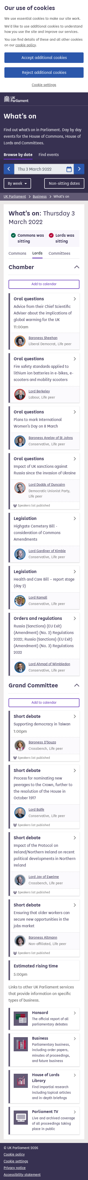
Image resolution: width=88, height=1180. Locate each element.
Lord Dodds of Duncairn (47, 485)
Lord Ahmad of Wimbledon (49, 664)
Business (40, 197)
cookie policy (25, 45)
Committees (59, 253)
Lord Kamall (38, 597)
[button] (44, 269)
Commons (17, 253)
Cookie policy (14, 1154)
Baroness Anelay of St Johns (51, 438)
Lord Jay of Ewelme (44, 877)
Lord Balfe (36, 810)
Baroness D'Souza (42, 742)
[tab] (18, 155)
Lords (37, 253)
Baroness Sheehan (43, 338)
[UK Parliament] (16, 99)
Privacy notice (15, 1168)
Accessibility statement (22, 1175)
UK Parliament (15, 197)
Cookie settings (44, 85)
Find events (49, 154)
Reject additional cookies (44, 72)
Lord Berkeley (39, 391)
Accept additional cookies (44, 57)
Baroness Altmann (43, 938)
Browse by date (18, 154)
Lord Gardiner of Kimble (47, 551)
